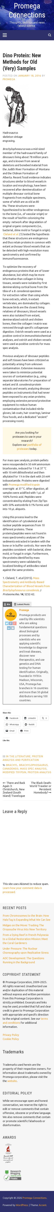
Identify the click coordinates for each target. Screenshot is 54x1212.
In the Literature (18, 756)
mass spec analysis (33, 768)
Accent (42, 1205)
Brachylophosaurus (33, 765)
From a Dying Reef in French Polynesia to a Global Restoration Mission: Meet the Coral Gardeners (25, 938)
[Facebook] (11, 624)
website (12, 1080)
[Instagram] (13, 628)
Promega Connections (34, 1198)
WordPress (22, 1205)
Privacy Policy (11, 1034)
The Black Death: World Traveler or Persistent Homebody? (40, 787)
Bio (8, 604)
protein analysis (39, 772)
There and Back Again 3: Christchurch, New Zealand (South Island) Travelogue (14, 789)
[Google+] (14, 624)
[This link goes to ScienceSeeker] (8, 1163)
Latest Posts (23, 604)
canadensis (11, 768)
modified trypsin (14, 772)
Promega (9, 79)
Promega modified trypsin (24, 484)
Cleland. (11, 234)
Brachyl (12, 765)
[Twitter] (7, 624)
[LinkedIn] (9, 628)
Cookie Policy (11, 1038)
